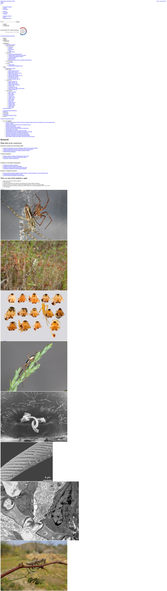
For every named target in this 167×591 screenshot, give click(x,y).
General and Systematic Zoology (15, 54)
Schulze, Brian (11, 103)
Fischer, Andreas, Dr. (12, 81)
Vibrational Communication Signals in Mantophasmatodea (18, 135)
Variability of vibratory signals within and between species (15, 167)
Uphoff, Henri (11, 106)
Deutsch (2, 2)
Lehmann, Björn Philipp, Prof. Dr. (15, 75)
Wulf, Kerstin (11, 107)
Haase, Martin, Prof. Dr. (13, 71)
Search (2, 21)
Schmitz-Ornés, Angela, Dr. (14, 84)
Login (2, 3)
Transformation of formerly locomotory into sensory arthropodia (19, 131)
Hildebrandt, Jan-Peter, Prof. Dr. (15, 73)
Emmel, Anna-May (12, 91)
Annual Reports (11, 51)
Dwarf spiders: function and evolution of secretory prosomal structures (20, 136)
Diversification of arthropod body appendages (12, 166)
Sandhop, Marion (12, 102)
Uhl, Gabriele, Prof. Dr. (13, 77)
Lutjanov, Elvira (11, 97)
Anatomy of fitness (10, 123)
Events (9, 50)
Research (9, 121)
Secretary (10, 48)
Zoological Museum (7, 108)
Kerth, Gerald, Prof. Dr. (13, 74)
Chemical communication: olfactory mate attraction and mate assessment (18, 149)
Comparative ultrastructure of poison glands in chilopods (14, 168)
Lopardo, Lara (11, 96)
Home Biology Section (10, 44)
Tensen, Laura (11, 86)
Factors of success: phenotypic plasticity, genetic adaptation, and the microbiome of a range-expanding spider (25, 173)
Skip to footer (12, 1)
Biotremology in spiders (11, 125)
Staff (4, 67)
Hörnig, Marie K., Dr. (12, 82)
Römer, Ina (10, 101)
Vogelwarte (10, 62)
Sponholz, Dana (11, 104)
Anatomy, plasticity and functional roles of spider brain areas (18, 124)
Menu (5, 38)
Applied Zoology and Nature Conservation (17, 55)
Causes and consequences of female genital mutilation (17, 132)
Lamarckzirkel (11, 64)
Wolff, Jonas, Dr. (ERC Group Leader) (16, 88)
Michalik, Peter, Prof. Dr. (13, 76)
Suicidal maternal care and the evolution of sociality (16, 130)
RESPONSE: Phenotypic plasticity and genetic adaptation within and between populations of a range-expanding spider (30, 122)
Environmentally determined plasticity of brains (13, 174)
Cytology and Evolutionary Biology (15, 56)
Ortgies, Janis (11, 99)
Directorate (10, 47)
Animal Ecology (11, 58)
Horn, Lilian (10, 93)
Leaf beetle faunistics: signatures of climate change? (13, 175)
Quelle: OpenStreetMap (161, 1)
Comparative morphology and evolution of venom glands (17, 134)
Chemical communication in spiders (13, 127)
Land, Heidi (10, 95)
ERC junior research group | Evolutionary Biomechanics (20, 59)
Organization (6, 43)
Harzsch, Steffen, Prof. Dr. (13, 70)
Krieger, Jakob (11, 94)
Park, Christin (11, 100)
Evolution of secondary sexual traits (10, 165)
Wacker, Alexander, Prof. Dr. (14, 79)
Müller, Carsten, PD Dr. (13, 83)
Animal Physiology (12, 57)
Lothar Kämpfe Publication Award (15, 65)
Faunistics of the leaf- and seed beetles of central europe (17, 128)
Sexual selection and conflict (11, 129)
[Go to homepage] (14, 34)
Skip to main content (5, 1)
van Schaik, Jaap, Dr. (12, 87)
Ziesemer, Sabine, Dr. (12, 89)
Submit (17, 21)
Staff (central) (11, 49)
